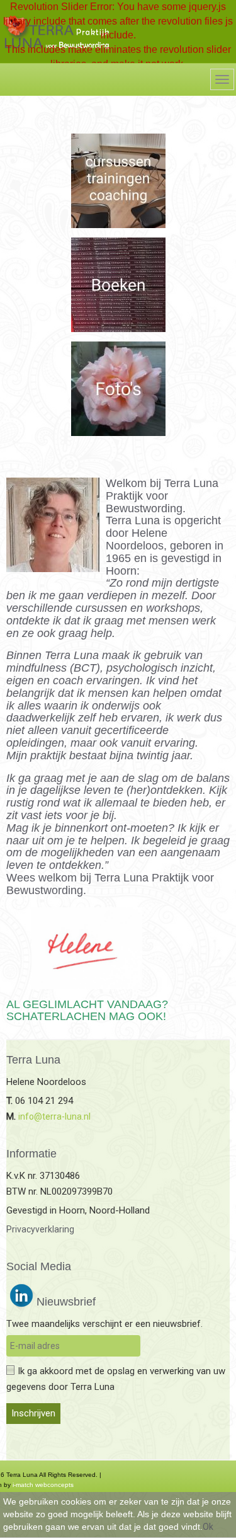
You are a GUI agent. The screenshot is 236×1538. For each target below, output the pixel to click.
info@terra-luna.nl (54, 1116)
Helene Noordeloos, (136, 539)
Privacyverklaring (40, 1229)
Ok (208, 1527)
